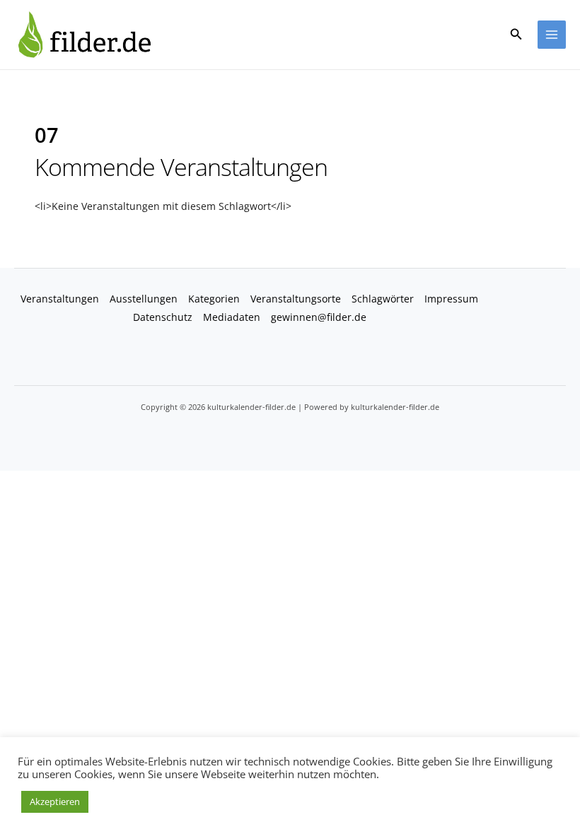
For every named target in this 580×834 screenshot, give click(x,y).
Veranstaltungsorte (295, 298)
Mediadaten (231, 317)
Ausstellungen (144, 298)
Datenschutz (162, 317)
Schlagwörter (383, 298)
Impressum (451, 298)
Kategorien (214, 298)
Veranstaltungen (60, 298)
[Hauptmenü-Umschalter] (552, 34)
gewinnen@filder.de (318, 317)
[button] (516, 34)
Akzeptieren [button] (55, 801)
